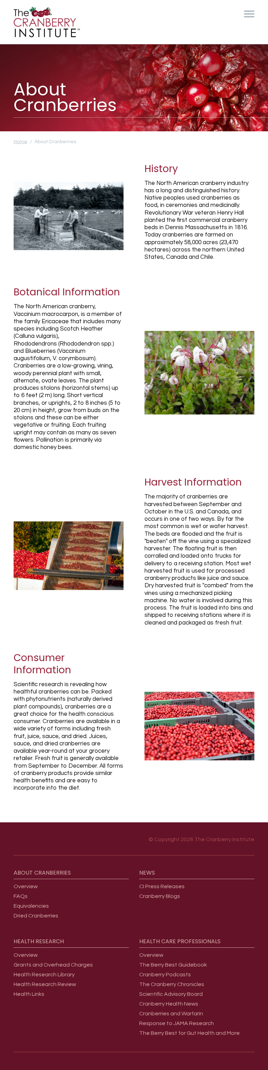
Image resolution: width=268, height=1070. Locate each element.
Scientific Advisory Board (171, 994)
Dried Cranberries (36, 915)
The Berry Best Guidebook (173, 965)
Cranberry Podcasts (165, 974)
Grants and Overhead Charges (53, 965)
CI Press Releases (162, 886)
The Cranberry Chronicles (171, 984)
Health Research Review (45, 984)
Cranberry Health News (168, 1004)
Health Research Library (44, 974)
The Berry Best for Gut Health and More (189, 1033)
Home (20, 141)
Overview (26, 886)
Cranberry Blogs (159, 896)
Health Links (29, 994)
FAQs (21, 896)
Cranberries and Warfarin (171, 1013)
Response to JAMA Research (176, 1023)
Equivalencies (31, 906)
